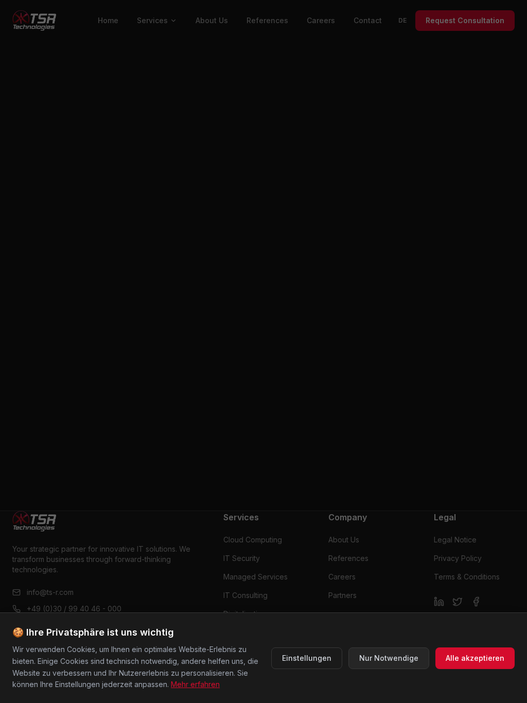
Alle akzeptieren (475, 658)
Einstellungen (306, 658)
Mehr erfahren (195, 684)
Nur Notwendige (388, 658)
